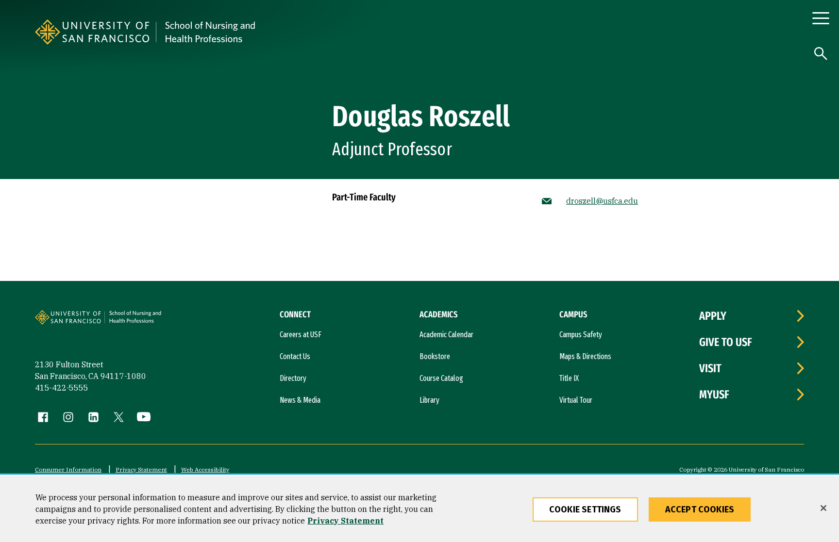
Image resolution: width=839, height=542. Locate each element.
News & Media (300, 400)
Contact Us (295, 356)
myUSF (714, 394)
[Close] (823, 508)
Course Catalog (441, 378)
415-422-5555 (61, 388)
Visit (710, 368)
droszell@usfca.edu (602, 201)
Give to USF (725, 342)
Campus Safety (580, 334)
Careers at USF (300, 334)
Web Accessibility (205, 469)
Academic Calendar (446, 334)
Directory (293, 378)
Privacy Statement (141, 469)
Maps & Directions (585, 356)
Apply (712, 316)
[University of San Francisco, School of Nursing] (315, 32)
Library (429, 400)
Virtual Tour (575, 400)
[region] (419, 509)
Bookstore (435, 356)
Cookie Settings (585, 509)
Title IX (569, 378)
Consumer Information (68, 469)
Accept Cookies (700, 509)
